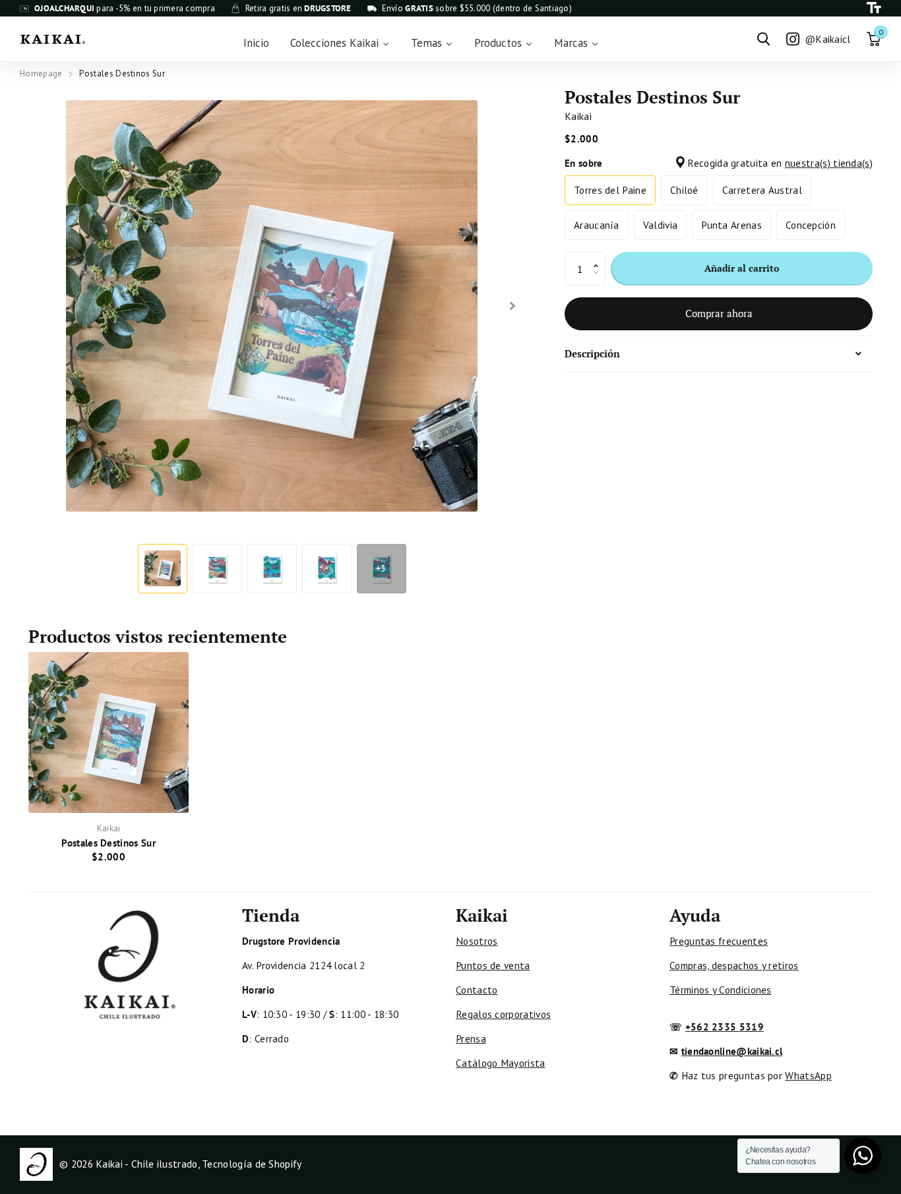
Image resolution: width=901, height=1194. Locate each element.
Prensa (471, 1038)
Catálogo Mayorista (500, 1062)
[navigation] (162, 568)
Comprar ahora (719, 313)
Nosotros (476, 940)
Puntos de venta (493, 965)
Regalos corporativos (503, 1014)
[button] (599, 256)
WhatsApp (808, 1075)
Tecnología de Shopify (251, 1163)
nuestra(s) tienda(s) (829, 162)
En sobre (719, 163)
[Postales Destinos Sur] (108, 732)
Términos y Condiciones (720, 989)
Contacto (476, 989)
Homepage (41, 73)
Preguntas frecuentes (718, 940)
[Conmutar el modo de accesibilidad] (874, 8)
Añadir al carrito (741, 268)
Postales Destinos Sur (108, 843)
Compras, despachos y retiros (734, 965)
